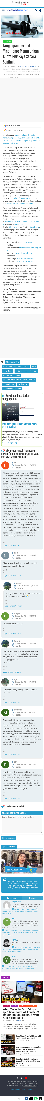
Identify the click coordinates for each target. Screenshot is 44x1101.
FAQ (25, 1083)
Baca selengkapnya (10, 442)
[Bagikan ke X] (31, 1098)
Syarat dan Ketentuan (13, 1081)
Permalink (18, 468)
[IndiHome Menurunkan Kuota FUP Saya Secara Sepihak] (18, 404)
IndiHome (9, 72)
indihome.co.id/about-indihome (20, 203)
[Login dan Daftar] (40, 10)
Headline (14, 1006)
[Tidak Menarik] (4, 542)
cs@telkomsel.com (13, 221)
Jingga (19, 1020)
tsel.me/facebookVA (25, 258)
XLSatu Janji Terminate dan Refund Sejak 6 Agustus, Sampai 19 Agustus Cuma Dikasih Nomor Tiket (20, 911)
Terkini (33, 898)
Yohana (14, 957)
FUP (4, 72)
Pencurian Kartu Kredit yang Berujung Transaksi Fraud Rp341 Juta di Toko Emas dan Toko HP (28, 1061)
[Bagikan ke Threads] (40, 1098)
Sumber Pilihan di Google (15, 130)
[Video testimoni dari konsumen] (22, 862)
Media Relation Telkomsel (26, 66)
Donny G (14, 940)
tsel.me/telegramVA (24, 261)
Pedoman (35, 1081)
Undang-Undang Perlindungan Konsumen (23, 888)
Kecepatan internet (34, 72)
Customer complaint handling (31, 69)
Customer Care (16, 69)
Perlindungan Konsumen (15, 1083)
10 (30, 1054)
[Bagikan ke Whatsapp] (36, 1098)
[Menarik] (4, 540)
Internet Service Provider (20, 72)
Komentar (13, 898)
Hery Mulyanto (16, 902)
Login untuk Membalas (12, 545)
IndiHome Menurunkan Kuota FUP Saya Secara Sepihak (19, 425)
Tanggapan (7, 41)
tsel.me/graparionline (22, 198)
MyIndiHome (29, 74)
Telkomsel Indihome (12, 77)
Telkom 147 (23, 384)
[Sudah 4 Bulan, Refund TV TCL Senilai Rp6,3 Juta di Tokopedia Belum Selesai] (8, 1035)
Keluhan (22, 1006)
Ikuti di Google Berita (14, 126)
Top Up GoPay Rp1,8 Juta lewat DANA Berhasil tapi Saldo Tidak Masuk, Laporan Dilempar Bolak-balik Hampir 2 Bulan (21, 932)
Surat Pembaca (31, 1006)
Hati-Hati (6, 1006)
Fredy (13, 919)
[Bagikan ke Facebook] (26, 1098)
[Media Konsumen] (18, 10)
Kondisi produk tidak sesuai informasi (14, 74)
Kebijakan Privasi (26, 1081)
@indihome (34, 227)
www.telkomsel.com (23, 253)
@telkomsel (19, 224)
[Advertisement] (22, 100)
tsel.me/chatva (25, 242)
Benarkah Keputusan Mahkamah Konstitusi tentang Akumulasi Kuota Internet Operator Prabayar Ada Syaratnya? (28, 1049)
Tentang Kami (32, 1083)
